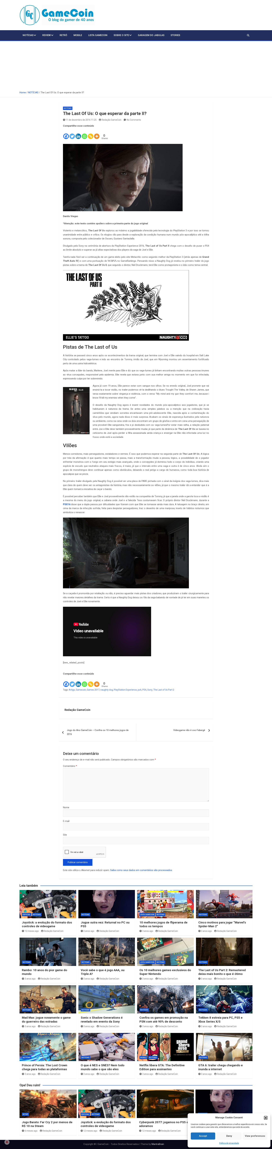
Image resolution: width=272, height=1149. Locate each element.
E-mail (66, 821)
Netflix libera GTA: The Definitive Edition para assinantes (162, 1067)
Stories (175, 35)
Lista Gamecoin (97, 35)
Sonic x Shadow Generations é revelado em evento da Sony (102, 1019)
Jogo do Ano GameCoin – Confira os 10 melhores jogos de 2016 (98, 732)
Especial (27, 915)
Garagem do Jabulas (151, 35)
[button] (265, 1117)
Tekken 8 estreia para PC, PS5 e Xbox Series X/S (220, 1019)
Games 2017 (93, 690)
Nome (66, 807)
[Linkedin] (78, 133)
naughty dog (106, 690)
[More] (96, 133)
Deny (229, 1136)
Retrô (63, 35)
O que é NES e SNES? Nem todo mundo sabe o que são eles (102, 1067)
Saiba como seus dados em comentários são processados (141, 870)
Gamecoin (81, 690)
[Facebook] (66, 133)
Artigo (72, 690)
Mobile (78, 35)
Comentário (70, 766)
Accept (203, 1136)
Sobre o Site (121, 35)
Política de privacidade (229, 1143)
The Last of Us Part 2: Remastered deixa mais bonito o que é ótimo (222, 972)
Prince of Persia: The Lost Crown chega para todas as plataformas (44, 1067)
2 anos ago (88, 931)
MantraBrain (158, 1144)
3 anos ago (147, 931)
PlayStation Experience (125, 690)
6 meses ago (31, 1130)
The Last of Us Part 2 (163, 690)
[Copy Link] (90, 133)
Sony (149, 690)
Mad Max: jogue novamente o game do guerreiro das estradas (46, 1019)
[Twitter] (72, 133)
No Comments (134, 120)
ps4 (139, 690)
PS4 (144, 690)
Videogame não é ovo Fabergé (189, 730)
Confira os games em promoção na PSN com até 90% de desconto (163, 1019)
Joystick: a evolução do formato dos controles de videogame (47, 924)
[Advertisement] (136, 65)
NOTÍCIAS (28, 35)
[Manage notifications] (6, 1142)
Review (46, 35)
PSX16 (67, 504)
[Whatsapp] (84, 133)
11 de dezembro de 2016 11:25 (81, 120)
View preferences (255, 1136)
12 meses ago (32, 931)
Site (65, 834)
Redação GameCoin (111, 120)
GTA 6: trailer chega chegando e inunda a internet (220, 1067)
